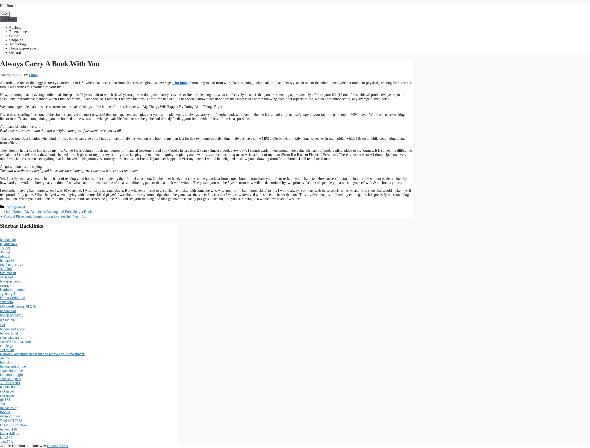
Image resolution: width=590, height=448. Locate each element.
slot (2, 325)
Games (14, 36)
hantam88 (7, 260)
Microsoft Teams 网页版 (18, 306)
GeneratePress (57, 446)
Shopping (16, 40)
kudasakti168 (9, 433)
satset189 (6, 341)
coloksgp (6, 346)
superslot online (11, 370)
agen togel (7, 294)
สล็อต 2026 (9, 320)
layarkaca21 (9, 244)
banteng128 (8, 429)
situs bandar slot (11, 337)
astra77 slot (8, 442)
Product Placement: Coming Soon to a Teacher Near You (45, 216)
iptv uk (5, 412)
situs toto (6, 302)
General (15, 52)
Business (15, 27)
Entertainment (19, 32)
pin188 (5, 399)
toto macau (8, 273)
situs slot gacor (10, 379)
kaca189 (6, 437)
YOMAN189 (10, 383)
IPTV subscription (13, 425)
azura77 (6, 285)
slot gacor (7, 350)
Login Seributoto (12, 289)
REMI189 (7, 387)
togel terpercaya (11, 265)
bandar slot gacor (12, 329)
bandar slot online (13, 366)
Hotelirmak (8, 6)
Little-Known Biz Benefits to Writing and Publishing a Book (48, 212)
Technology (18, 44)
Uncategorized (14, 207)
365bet (5, 252)
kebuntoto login (11, 375)
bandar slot (8, 240)
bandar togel (9, 333)
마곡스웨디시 (11, 420)
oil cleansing (9, 408)
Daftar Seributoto (12, 298)
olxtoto (5, 256)
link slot (6, 362)
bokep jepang (10, 281)
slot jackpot (22, 341)
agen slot (6, 277)
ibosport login (10, 416)
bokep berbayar (11, 315)
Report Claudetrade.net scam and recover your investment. (42, 354)
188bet (5, 248)
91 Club (6, 269)
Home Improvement (23, 48)
